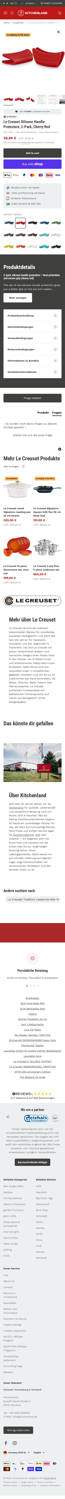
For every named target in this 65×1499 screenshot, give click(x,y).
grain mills (9, 1216)
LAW (38, 1186)
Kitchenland (16, 807)
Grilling (7, 1249)
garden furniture (13, 1210)
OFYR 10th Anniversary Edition (33, 1071)
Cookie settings (12, 1324)
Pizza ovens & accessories (11, 1224)
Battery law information (10, 1310)
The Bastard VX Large (32, 1077)
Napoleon (41, 1192)
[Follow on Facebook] (5, 1443)
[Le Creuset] (10, 116)
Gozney (40, 1228)
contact (8, 1287)
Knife (6, 1255)
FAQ (5, 1275)
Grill (37, 834)
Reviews (8, 1372)
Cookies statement (14, 1330)
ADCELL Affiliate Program (13, 1338)
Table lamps (10, 1243)
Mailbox (7, 1192)
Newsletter (9, 1303)
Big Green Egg (44, 1198)
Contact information (50, 1485)
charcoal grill (11, 1231)
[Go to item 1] (8, 100)
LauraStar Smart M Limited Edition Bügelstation (32, 1050)
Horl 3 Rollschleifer (32, 1024)
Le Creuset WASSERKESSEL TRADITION (32, 1066)
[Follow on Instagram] (14, 1443)
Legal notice (27, 1482)
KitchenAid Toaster (32, 1045)
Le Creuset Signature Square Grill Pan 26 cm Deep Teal (47, 512)
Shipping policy (29, 1485)
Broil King (41, 1210)
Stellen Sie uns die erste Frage (32, 435)
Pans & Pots (10, 1237)
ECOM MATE (50, 1478)
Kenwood (41, 1257)
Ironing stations (12, 1198)
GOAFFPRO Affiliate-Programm (15, 1348)
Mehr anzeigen (18, 297)
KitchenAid (42, 1204)
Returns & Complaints (10, 1295)
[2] (53, 100)
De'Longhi (41, 1216)
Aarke (39, 1233)
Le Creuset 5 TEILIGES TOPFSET (32, 1061)
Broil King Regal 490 (33, 1003)
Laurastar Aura (32, 1056)
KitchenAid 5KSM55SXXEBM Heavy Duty (32, 1040)
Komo (39, 1240)
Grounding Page (12, 1366)
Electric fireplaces (14, 1204)
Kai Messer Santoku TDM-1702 (32, 1035)
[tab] (43, 413)
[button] (32, 435)
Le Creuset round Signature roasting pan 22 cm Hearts (17, 512)
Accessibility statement (10, 1358)
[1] (41, 100)
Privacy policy (10, 1482)
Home (6, 22)
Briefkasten (32, 998)
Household (18, 22)
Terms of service (45, 1482)
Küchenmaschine (23, 834)
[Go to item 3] (30, 100)
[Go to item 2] (19, 100)
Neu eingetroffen (13, 1186)
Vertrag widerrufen (18, 1430)
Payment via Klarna (15, 1318)
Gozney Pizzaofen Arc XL (32, 1019)
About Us (8, 1281)
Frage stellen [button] (32, 398)
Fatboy (33, 1014)
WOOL (39, 1222)
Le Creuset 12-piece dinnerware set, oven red (16, 570)
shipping (25, 142)
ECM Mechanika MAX (32, 1008)
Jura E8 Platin (32, 1029)
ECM (38, 1245)
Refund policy (10, 1485)
